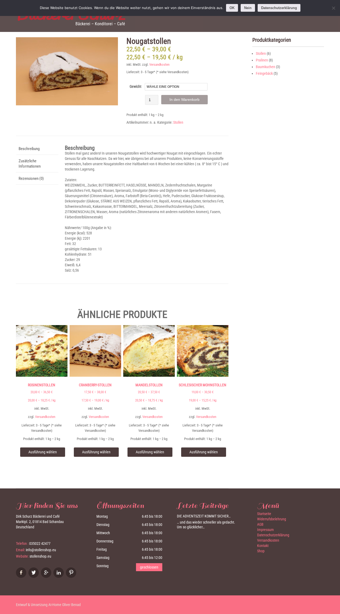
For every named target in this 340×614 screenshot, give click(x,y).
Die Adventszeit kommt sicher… (204, 516)
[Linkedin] (59, 576)
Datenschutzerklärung (273, 535)
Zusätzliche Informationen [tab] (30, 164)
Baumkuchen (265, 67)
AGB (260, 524)
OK (232, 8)
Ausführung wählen (42, 452)
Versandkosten (159, 65)
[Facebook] (22, 576)
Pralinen (262, 60)
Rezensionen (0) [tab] (31, 178)
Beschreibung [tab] (29, 148)
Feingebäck (264, 73)
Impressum (265, 530)
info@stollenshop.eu (41, 550)
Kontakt (263, 546)
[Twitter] (34, 576)
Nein (248, 8)
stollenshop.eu (40, 556)
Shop (261, 551)
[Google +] (47, 576)
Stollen (178, 122)
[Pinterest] (72, 576)
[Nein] (333, 8)
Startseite (264, 514)
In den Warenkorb (184, 99)
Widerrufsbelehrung (271, 519)
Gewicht (135, 86)
